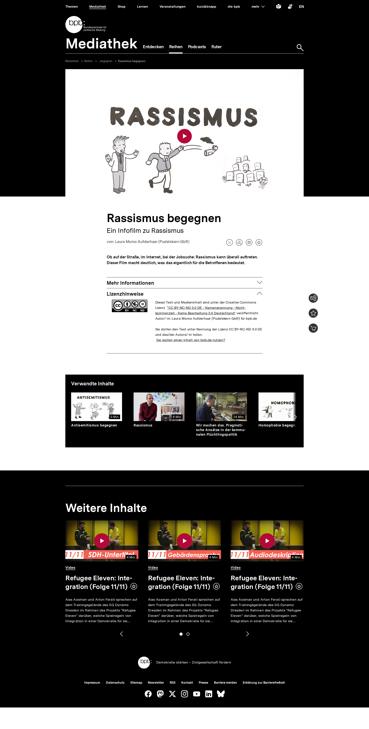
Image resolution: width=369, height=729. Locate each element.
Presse (203, 682)
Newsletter (156, 682)
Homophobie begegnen (279, 425)
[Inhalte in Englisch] (301, 7)
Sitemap (136, 682)
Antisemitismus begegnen (94, 425)
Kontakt (187, 682)
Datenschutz (115, 682)
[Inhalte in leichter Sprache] (278, 7)
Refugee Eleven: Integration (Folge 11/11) (98, 582)
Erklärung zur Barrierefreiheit (264, 682)
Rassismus (143, 425)
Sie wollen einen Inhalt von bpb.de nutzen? (190, 340)
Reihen (88, 61)
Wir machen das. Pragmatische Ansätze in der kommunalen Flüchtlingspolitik (221, 429)
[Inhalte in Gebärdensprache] (290, 7)
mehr (258, 6)
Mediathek (72, 61)
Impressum (92, 682)
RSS (173, 682)
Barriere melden (225, 682)
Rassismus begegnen (131, 61)
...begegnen (105, 61)
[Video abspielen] (184, 136)
